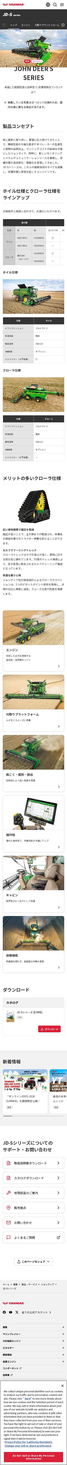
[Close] (62, 1386)
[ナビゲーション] (62, 4)
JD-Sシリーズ (9, 1288)
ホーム (6, 1284)
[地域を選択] (48, 4)
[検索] (54, 4)
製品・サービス (29, 1284)
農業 (15, 1284)
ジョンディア (47, 1284)
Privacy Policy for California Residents (28, 1442)
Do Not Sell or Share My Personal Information (33, 1457)
